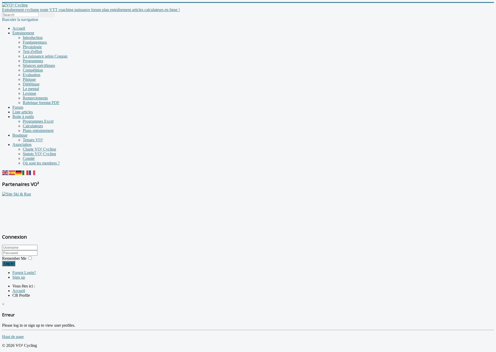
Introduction (33, 37)
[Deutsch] (19, 172)
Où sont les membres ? (41, 163)
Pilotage (29, 79)
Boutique (19, 135)
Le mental (31, 89)
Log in (8, 263)
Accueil (18, 28)
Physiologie (32, 47)
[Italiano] (25, 172)
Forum (17, 107)
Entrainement (23, 33)
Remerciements (35, 98)
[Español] (12, 172)
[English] (5, 172)
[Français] (32, 172)
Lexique (29, 93)
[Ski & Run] (16, 194)
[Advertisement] (34, 212)
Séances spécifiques (39, 65)
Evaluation (31, 75)
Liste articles (22, 112)
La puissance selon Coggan (45, 56)
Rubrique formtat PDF (41, 102)
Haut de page (13, 336)
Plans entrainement (38, 130)
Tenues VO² (33, 140)
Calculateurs (33, 126)
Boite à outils (23, 116)
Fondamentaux (35, 42)
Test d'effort (32, 51)
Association (22, 144)
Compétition (33, 70)
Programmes (33, 61)
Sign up (18, 277)
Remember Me (14, 258)
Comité (29, 158)
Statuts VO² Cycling (39, 154)
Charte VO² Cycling (39, 149)
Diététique (31, 84)
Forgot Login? (24, 272)
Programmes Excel (38, 121)
